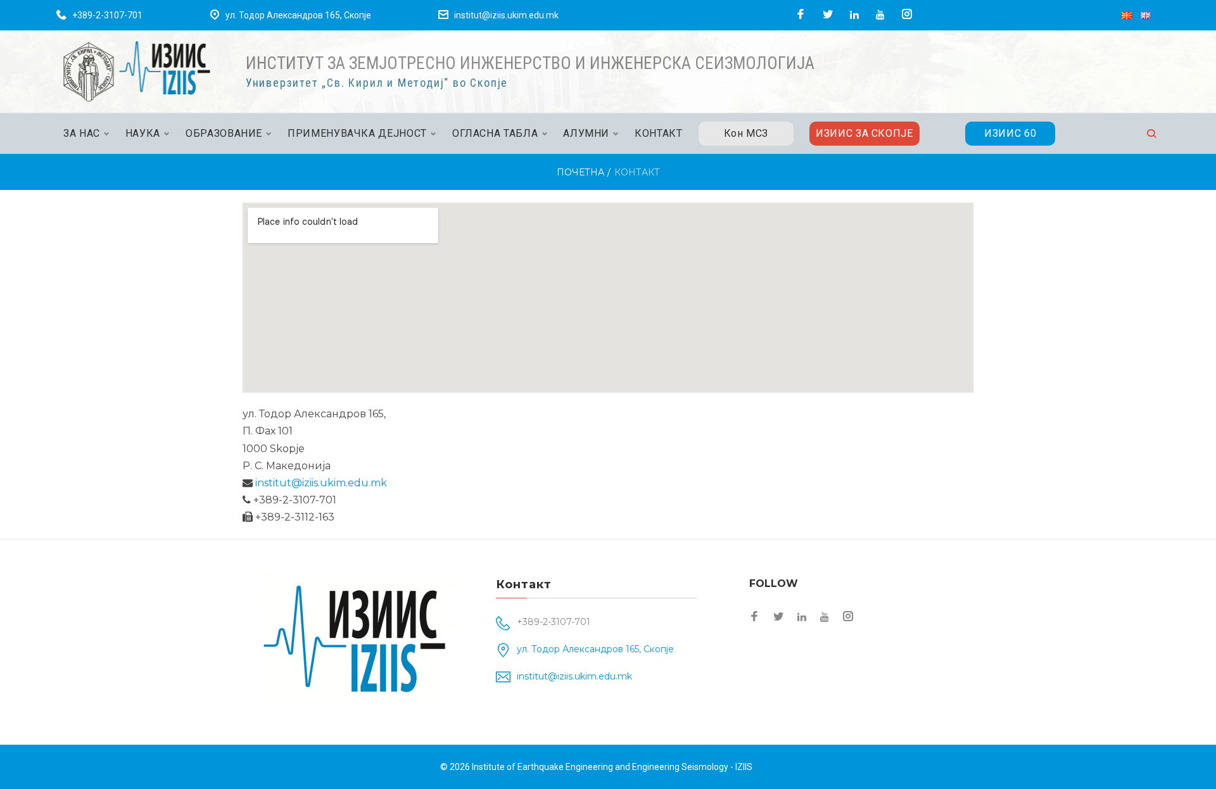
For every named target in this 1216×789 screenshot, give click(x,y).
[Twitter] (828, 14)
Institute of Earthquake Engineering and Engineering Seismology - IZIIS (612, 767)
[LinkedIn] (854, 14)
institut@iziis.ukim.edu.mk (506, 15)
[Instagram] (907, 14)
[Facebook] (800, 14)
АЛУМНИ (586, 133)
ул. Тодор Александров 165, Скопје (298, 15)
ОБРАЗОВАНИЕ (224, 133)
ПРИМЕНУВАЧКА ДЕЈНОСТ (357, 133)
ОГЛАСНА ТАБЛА (495, 133)
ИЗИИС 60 (1010, 133)
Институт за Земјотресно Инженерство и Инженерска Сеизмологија (530, 63)
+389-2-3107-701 (107, 15)
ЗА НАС (81, 133)
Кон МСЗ (746, 133)
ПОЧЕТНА (580, 172)
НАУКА (142, 133)
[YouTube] (880, 14)
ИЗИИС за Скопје (864, 133)
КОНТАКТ (658, 133)
